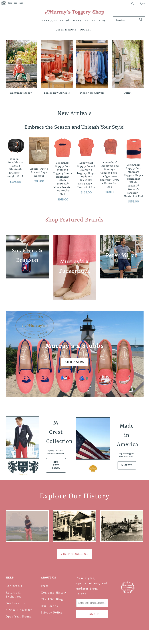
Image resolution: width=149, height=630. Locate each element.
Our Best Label (56, 465)
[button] (55, 21)
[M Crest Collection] (22, 445)
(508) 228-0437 (15, 3)
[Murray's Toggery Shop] (74, 12)
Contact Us (14, 585)
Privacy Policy (52, 612)
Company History (54, 592)
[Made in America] (93, 445)
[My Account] (132, 3)
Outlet (128, 68)
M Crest (126, 465)
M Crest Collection (56, 432)
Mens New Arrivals (92, 68)
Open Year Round (19, 616)
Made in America (126, 435)
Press (45, 585)
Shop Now (74, 362)
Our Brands (49, 606)
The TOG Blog (52, 599)
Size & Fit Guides (19, 609)
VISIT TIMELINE (74, 554)
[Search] (140, 20)
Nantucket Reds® (21, 68)
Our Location (15, 603)
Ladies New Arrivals (57, 68)
